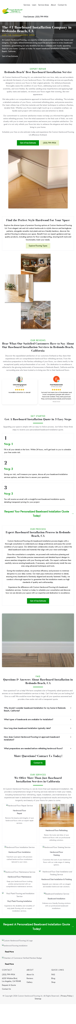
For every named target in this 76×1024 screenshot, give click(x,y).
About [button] (53, 5)
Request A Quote (9, 985)
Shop (53, 982)
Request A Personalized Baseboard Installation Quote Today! (36, 927)
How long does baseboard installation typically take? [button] (27, 728)
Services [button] (27, 5)
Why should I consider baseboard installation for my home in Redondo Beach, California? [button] (35, 709)
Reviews (30, 978)
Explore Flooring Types (38, 246)
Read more (9, 952)
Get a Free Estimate (28, 143)
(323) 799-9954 (41, 17)
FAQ (53, 974)
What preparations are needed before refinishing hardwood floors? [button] (33, 748)
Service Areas (43, 5)
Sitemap (38, 999)
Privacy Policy (66, 996)
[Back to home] (13, 11)
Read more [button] (56, 402)
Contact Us (62, 5)
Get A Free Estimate (10, 56)
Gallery (29, 982)
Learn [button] (34, 5)
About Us (30, 974)
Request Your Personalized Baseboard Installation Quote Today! (36, 513)
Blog (53, 978)
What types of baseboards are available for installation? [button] (28, 719)
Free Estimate (29, 17)
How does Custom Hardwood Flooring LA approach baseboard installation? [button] (32, 738)
